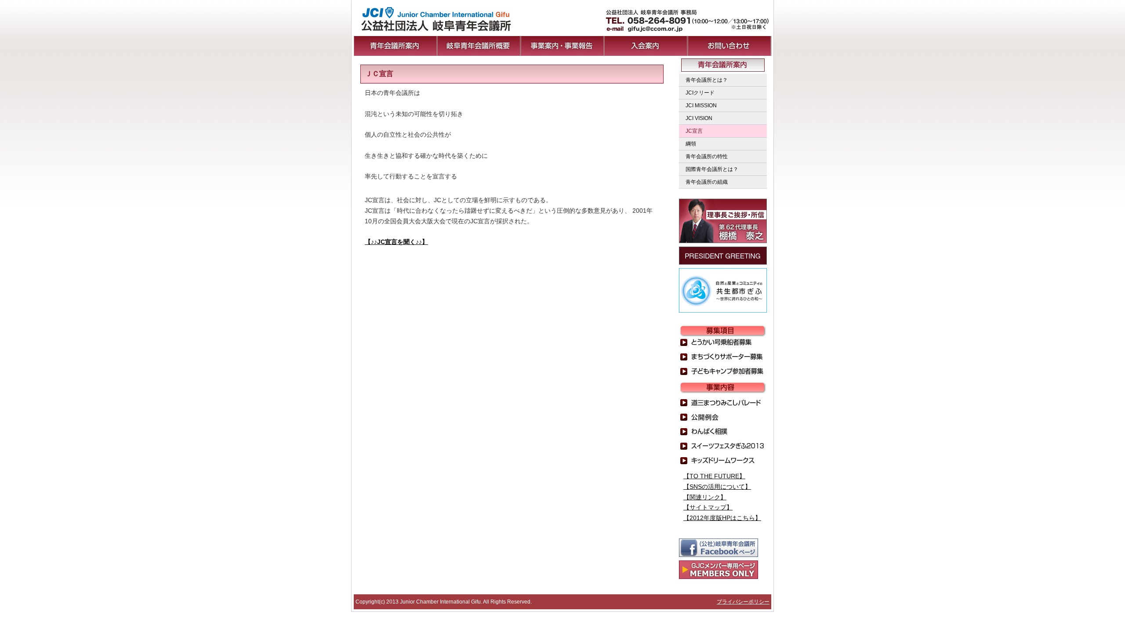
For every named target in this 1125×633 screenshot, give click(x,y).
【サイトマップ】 (708, 507)
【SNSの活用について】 (717, 486)
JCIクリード (700, 93)
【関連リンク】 (704, 497)
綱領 (691, 144)
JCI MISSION (701, 105)
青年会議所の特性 (707, 156)
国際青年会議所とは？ (712, 169)
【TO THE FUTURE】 (714, 476)
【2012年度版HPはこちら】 (722, 517)
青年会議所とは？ (707, 80)
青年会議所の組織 (707, 182)
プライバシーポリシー (743, 602)
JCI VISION (699, 118)
